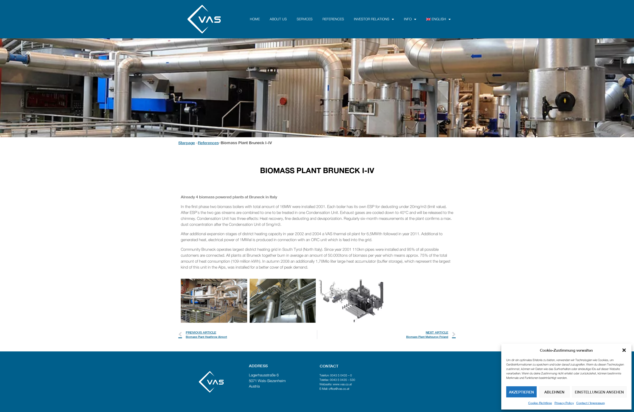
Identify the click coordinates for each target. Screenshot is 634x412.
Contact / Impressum (590, 403)
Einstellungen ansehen (599, 392)
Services (305, 19)
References (333, 19)
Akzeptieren (521, 392)
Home (255, 19)
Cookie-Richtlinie (540, 403)
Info (408, 19)
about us (278, 19)
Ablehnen (554, 392)
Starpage (186, 142)
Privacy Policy (564, 403)
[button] (624, 350)
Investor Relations (371, 19)
